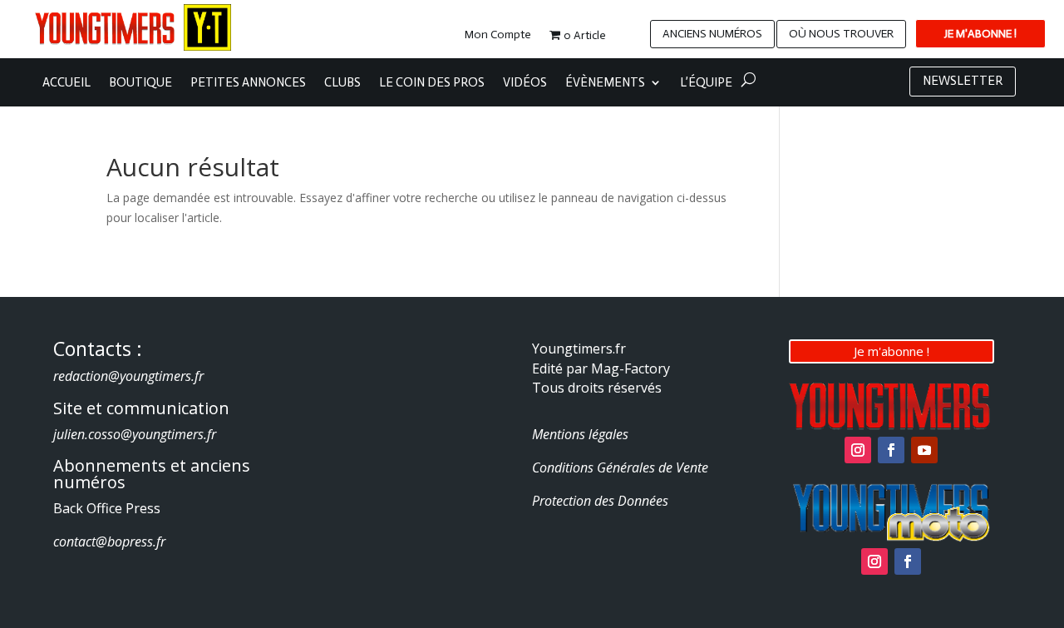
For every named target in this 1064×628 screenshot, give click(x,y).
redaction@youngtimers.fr (128, 376)
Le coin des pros (432, 83)
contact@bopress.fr (109, 541)
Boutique (140, 83)
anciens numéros (712, 34)
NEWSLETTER (962, 80)
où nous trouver (841, 34)
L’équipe (706, 83)
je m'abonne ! (980, 34)
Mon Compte (498, 35)
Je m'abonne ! (891, 351)
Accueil (66, 83)
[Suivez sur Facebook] (891, 450)
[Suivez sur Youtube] (924, 450)
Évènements (605, 83)
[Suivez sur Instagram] (858, 450)
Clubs (342, 83)
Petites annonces (248, 83)
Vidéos (525, 83)
